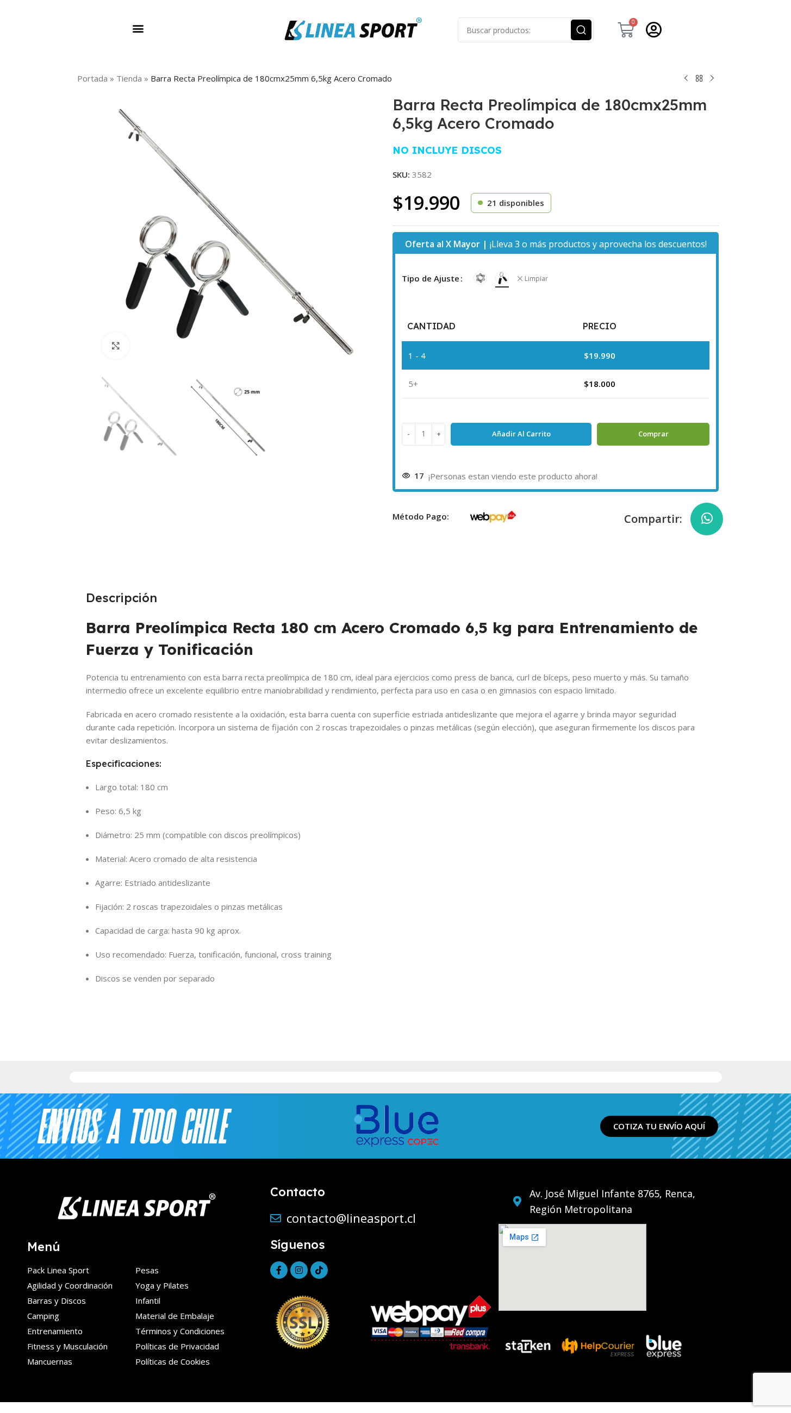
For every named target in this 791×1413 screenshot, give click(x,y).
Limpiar (536, 278)
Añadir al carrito (521, 434)
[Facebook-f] (279, 1270)
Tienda (129, 78)
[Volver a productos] (699, 78)
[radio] (480, 278)
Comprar (653, 434)
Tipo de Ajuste (430, 278)
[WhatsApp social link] (706, 519)
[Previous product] (686, 78)
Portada (92, 78)
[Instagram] (299, 1270)
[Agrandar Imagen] (115, 345)
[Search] (581, 30)
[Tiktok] (319, 1270)
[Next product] (712, 78)
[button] (138, 28)
